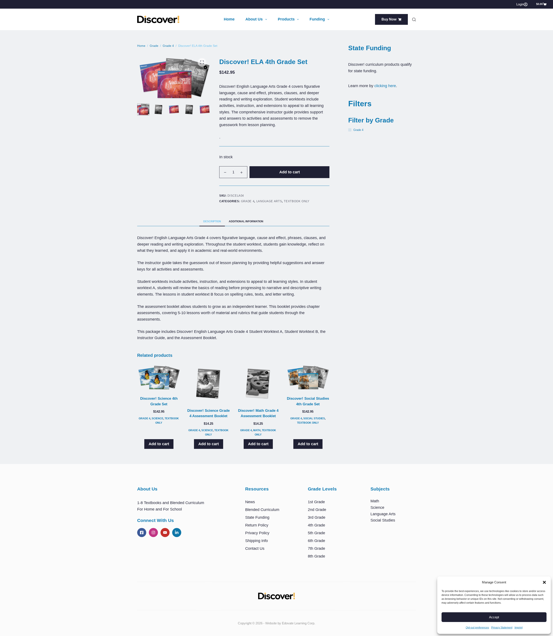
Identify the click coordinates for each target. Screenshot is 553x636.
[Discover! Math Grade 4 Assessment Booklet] (258, 383)
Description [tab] (212, 221)
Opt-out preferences (477, 627)
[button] (544, 582)
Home (229, 19)
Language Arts (269, 201)
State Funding (257, 517)
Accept (494, 617)
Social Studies (314, 418)
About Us (254, 19)
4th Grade (316, 525)
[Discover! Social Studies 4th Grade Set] (307, 377)
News (250, 502)
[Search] (414, 19)
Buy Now (388, 19)
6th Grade (316, 541)
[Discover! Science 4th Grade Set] (158, 377)
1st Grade (316, 502)
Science (157, 418)
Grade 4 (247, 201)
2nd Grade (317, 510)
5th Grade (316, 533)
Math (257, 430)
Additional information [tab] (246, 221)
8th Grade (316, 556)
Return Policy (256, 525)
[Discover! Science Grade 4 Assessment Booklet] (208, 383)
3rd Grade (316, 517)
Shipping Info (256, 541)
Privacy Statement (501, 627)
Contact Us (254, 548)
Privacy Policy (257, 533)
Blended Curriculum (262, 510)
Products (286, 19)
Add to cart (289, 172)
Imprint (519, 627)
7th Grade (316, 548)
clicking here (385, 86)
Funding (317, 19)
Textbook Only (296, 201)
